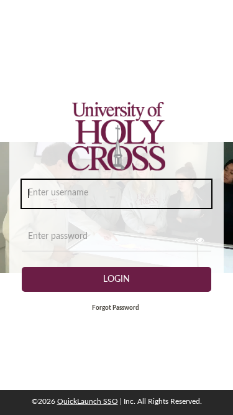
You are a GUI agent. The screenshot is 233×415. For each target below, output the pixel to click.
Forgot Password (115, 308)
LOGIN (116, 279)
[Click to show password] (199, 240)
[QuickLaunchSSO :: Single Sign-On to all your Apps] (116, 140)
